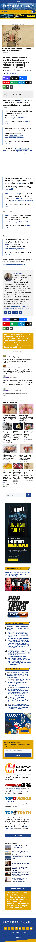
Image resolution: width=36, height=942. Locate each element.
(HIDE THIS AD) (22, 24)
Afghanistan (23, 100)
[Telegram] (23, 928)
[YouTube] (31, 928)
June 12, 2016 (9, 144)
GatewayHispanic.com (16, 775)
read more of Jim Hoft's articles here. (18, 309)
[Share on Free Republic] (27, 82)
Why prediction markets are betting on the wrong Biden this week (21, 863)
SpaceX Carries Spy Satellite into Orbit (21, 857)
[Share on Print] (11, 87)
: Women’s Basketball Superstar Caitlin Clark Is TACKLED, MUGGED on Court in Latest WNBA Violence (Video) (18, 675)
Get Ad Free (18, 938)
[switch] (33, 11)
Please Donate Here (18, 889)
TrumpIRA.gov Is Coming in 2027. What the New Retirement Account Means (21, 874)
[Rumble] (20, 928)
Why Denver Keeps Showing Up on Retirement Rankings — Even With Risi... (21, 853)
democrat (19, 183)
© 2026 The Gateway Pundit (18, 932)
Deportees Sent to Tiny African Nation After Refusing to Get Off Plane (18, 628)
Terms (30, 936)
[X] (12, 928)
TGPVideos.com (14, 802)
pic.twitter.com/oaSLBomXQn (16, 249)
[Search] (28, 495)
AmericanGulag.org (15, 789)
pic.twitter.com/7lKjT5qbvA (22, 201)
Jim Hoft (18, 273)
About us (11, 936)
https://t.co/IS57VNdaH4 (18, 118)
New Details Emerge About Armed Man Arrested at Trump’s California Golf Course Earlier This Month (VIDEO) (19, 652)
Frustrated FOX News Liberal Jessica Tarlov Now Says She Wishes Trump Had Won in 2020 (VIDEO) (18, 634)
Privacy (25, 936)
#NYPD (19, 198)
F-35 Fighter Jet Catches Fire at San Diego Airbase (21, 846)
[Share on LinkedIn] (23, 82)
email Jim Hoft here (18, 307)
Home (5, 936)
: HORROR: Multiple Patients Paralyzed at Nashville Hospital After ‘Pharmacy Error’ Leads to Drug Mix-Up (18, 707)
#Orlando (9, 215)
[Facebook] (16, 928)
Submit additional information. (14, 265)
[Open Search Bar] (27, 11)
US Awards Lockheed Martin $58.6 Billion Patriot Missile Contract (20, 869)
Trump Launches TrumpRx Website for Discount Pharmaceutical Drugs (19, 879)
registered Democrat (24, 151)
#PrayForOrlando (16, 135)
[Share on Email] (7, 87)
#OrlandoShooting (12, 194)
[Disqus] (18, 375)
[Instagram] (27, 928)
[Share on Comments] (30, 82)
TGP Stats (18, 835)
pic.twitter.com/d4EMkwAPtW (16, 222)
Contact (18, 936)
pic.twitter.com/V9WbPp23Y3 (16, 138)
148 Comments (11, 73)
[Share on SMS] (4, 87)
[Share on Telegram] (20, 82)
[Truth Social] (5, 928)
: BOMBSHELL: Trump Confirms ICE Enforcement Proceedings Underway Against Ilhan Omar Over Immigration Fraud (18, 699)
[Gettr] (9, 928)
